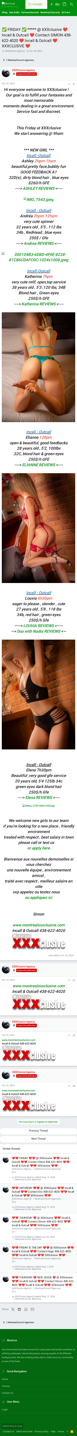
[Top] (67, 1431)
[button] (45, 4)
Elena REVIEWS (39, 797)
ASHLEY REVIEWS (38, 188)
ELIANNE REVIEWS (39, 465)
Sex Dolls (14, 12)
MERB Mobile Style (12, 1426)
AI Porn (66, 12)
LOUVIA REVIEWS (38, 626)
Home (5, 1379)
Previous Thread (38, 1130)
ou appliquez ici (38, 897)
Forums (6, 1386)
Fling (4, 12)
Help (53, 1431)
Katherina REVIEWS (38, 304)
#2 (74, 980)
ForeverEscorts (30, 12)
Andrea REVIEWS (39, 243)
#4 (74, 1086)
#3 (74, 1035)
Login (5, 1409)
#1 (74, 84)
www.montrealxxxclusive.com (39, 925)
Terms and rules (24, 1431)
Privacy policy (42, 1431)
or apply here (38, 848)
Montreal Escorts (50, 12)
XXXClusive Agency (15, 51)
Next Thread (38, 1138)
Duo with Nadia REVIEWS (38, 631)
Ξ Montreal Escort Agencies (47, 1169)
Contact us (7, 1393)
